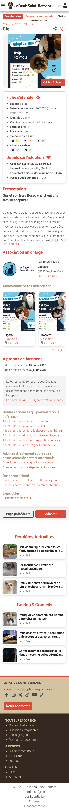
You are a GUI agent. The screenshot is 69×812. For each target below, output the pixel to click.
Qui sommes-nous (21, 751)
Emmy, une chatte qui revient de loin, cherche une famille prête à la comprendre (41, 586)
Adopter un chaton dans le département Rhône (32, 430)
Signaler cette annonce (47, 400)
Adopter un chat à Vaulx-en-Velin (23, 426)
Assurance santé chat (16, 498)
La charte (15, 756)
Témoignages (18, 735)
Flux (12, 772)
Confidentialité (34, 796)
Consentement (34, 806)
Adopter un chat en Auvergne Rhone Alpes (29, 445)
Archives (15, 777)
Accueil (6, 24)
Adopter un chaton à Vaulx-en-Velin (25, 421)
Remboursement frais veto (39, 16)
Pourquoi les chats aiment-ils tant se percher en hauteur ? (41, 616)
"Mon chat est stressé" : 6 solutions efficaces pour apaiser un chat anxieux (41, 636)
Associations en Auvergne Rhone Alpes (27, 462)
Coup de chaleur (13, 16)
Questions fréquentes (23, 730)
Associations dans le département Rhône (28, 467)
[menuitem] (29, 5)
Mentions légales (34, 792)
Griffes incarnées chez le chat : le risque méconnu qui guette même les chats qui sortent (40, 654)
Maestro (46, 335)
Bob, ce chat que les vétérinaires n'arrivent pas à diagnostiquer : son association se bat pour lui (41, 550)
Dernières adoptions (23, 739)
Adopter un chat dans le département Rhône (30, 435)
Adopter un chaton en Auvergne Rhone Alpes (30, 440)
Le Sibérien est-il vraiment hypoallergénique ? (36, 566)
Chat (24, 24)
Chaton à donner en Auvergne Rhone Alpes (29, 480)
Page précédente (18, 514)
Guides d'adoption (21, 725)
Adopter (16, 24)
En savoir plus (46, 276)
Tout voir (57, 350)
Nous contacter (18, 706)
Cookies (34, 801)
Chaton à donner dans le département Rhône (30, 485)
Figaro (8, 335)
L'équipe (14, 760)
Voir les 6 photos (53, 82)
